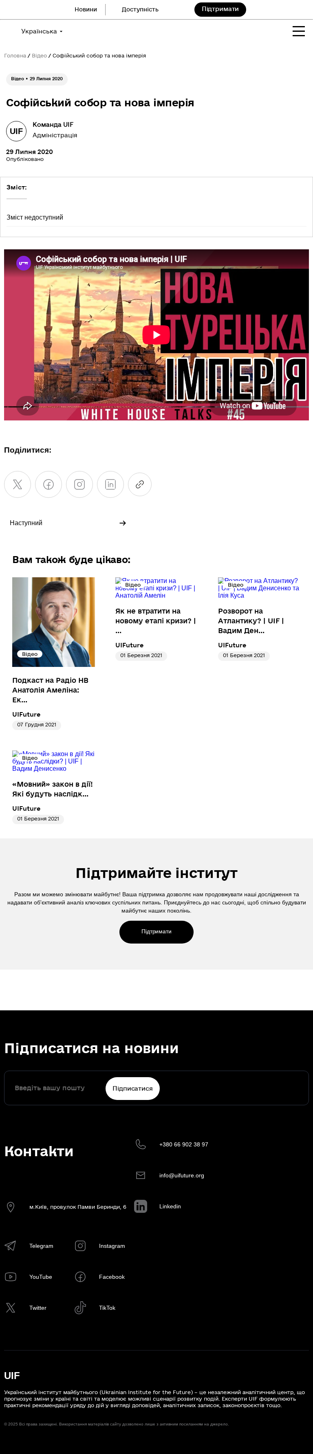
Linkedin (170, 1206)
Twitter (37, 1307)
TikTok (107, 1307)
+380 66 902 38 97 (183, 1144)
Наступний (26, 522)
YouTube (40, 1277)
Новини (86, 9)
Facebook (112, 1277)
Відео (39, 56)
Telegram (41, 1246)
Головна (15, 56)
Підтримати (220, 9)
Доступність (140, 9)
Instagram (112, 1246)
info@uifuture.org (181, 1175)
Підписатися (132, 1088)
